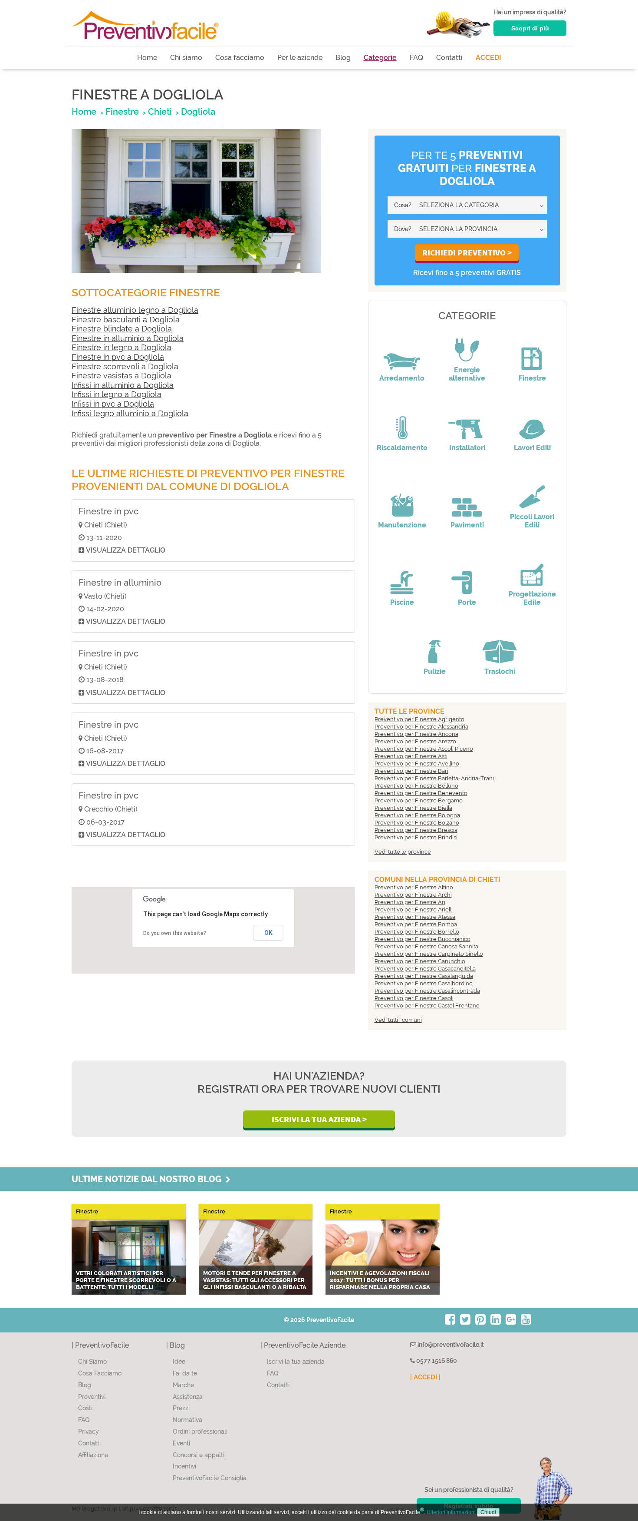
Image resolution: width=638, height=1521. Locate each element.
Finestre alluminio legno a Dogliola (135, 310)
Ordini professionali (200, 1431)
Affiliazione (93, 1454)
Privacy (88, 1431)
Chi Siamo (92, 1361)
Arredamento (401, 378)
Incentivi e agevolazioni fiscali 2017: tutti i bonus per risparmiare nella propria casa (380, 1280)
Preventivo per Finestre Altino (414, 887)
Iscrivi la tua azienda (296, 1361)
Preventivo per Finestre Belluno (416, 785)
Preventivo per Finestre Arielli (414, 909)
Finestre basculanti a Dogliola (126, 319)
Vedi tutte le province (403, 851)
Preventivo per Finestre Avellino (417, 763)
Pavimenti (467, 525)
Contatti (449, 57)
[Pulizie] (434, 645)
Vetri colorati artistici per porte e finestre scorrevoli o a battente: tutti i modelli (126, 1280)
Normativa (187, 1419)
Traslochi (499, 671)
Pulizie (435, 671)
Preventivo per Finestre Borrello (417, 931)
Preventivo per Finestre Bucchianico (422, 939)
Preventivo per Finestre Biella (413, 808)
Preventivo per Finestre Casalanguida (424, 976)
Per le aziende (299, 57)
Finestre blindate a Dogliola (122, 328)
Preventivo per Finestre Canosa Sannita (426, 946)
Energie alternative (467, 374)
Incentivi (184, 1466)
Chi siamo (186, 57)
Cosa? (402, 205)
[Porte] (467, 576)
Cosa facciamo (239, 57)
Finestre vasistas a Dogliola (121, 375)
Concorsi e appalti (198, 1454)
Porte (467, 602)
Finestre (532, 378)
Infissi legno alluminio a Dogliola (130, 413)
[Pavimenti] (467, 499)
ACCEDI (488, 57)
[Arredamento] (402, 352)
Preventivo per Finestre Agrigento (419, 719)
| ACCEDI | (425, 1377)
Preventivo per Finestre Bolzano (417, 822)
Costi (85, 1408)
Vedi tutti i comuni (398, 1020)
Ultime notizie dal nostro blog (149, 1179)
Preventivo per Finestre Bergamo (419, 800)
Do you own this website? (174, 933)
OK (268, 932)
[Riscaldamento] (402, 422)
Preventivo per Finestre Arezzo (415, 741)
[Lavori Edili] (532, 422)
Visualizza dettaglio (125, 550)
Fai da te (185, 1373)
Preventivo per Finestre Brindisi (416, 837)
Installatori (467, 448)
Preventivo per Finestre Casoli (414, 998)
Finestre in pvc (108, 511)
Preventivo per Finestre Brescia (416, 830)
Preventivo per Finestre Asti (411, 756)
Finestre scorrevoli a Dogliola (125, 366)
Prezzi (181, 1408)
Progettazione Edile (532, 598)
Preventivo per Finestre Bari (411, 771)
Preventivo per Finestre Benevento (421, 793)
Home (147, 57)
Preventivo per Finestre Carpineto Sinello (429, 954)
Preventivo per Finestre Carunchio (420, 961)
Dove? (402, 228)
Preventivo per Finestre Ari (410, 902)
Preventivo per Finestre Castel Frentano (427, 1005)
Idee (179, 1361)
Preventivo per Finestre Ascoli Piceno (424, 749)
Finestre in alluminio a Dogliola (128, 338)
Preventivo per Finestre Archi (413, 894)
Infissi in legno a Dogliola (116, 394)
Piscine (402, 602)
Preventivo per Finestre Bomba (416, 924)
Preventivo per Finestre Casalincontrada (427, 990)
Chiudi (488, 1512)
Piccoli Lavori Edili (532, 521)
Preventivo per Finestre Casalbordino (424, 983)
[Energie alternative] (467, 344)
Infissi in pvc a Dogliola (113, 403)
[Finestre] (532, 352)
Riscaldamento (402, 448)
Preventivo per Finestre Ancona (416, 734)
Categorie (380, 57)
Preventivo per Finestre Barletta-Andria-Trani (434, 778)
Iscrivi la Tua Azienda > (319, 1119)
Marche (183, 1385)
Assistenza (188, 1396)
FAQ (416, 57)
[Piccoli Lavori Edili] (532, 491)
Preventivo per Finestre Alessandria (421, 726)
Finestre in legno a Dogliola (121, 347)
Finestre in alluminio (120, 582)
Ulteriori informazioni (451, 1512)
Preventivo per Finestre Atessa (415, 917)
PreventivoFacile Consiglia (210, 1478)
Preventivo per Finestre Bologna (417, 815)
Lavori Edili (532, 448)
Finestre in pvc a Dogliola (118, 356)
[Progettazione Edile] (532, 568)
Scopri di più (530, 28)
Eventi (181, 1443)
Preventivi (91, 1396)
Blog (343, 57)
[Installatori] (467, 422)
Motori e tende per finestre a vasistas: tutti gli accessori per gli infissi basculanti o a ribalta (254, 1280)
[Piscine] (402, 576)
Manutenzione (402, 525)
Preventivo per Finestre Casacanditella (425, 968)
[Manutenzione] (402, 499)
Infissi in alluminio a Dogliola (123, 385)
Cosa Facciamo (100, 1373)
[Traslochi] (499, 645)
